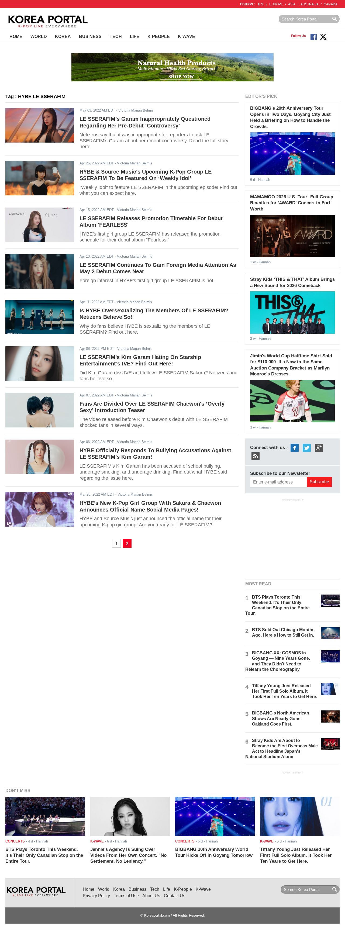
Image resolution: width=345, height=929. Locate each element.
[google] (318, 447)
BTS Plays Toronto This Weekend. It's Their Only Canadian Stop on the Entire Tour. (44, 855)
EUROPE (276, 4)
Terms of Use (126, 895)
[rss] (255, 455)
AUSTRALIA (310, 4)
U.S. (261, 4)
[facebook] (294, 447)
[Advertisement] (292, 538)
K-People (158, 36)
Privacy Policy (96, 895)
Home (15, 36)
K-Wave (186, 36)
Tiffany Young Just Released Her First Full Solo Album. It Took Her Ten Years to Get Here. (284, 691)
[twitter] (306, 447)
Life (134, 36)
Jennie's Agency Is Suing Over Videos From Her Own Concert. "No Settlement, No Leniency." (128, 855)
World (38, 36)
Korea (63, 36)
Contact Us (174, 895)
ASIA (291, 4)
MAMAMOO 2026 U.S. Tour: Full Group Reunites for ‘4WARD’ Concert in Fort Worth (291, 203)
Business (90, 36)
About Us (151, 895)
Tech (116, 36)
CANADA (330, 4)
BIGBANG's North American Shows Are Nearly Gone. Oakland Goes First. (280, 718)
